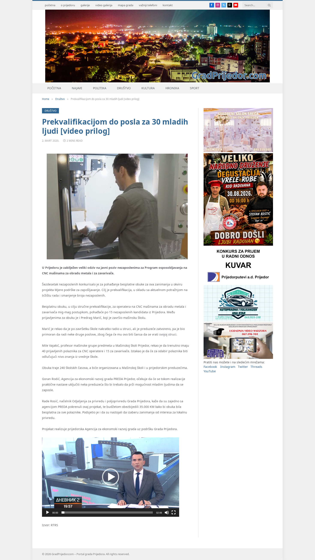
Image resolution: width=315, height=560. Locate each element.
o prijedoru (68, 5)
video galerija (103, 5)
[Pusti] (47, 512)
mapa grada (125, 5)
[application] (110, 477)
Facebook (210, 367)
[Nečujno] (167, 512)
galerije (85, 5)
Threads (256, 367)
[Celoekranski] (173, 512)
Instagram (227, 367)
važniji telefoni (148, 5)
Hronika (172, 88)
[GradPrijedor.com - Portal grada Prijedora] (157, 81)
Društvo (124, 88)
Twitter (243, 367)
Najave (77, 88)
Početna (54, 88)
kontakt (168, 5)
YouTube (210, 371)
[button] (110, 477)
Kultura (148, 88)
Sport (194, 88)
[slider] (107, 512)
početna (50, 5)
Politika (99, 88)
